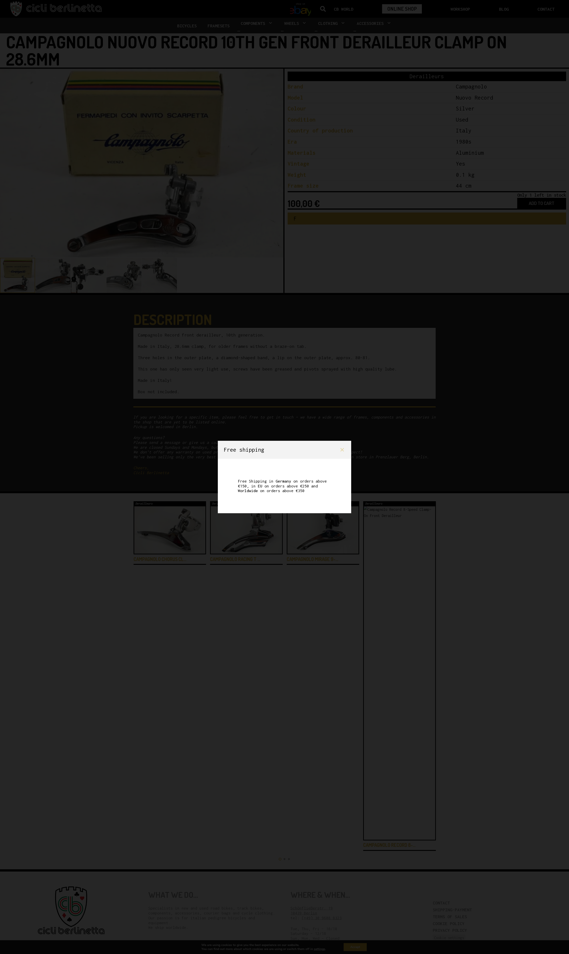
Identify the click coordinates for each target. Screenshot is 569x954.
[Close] (342, 450)
